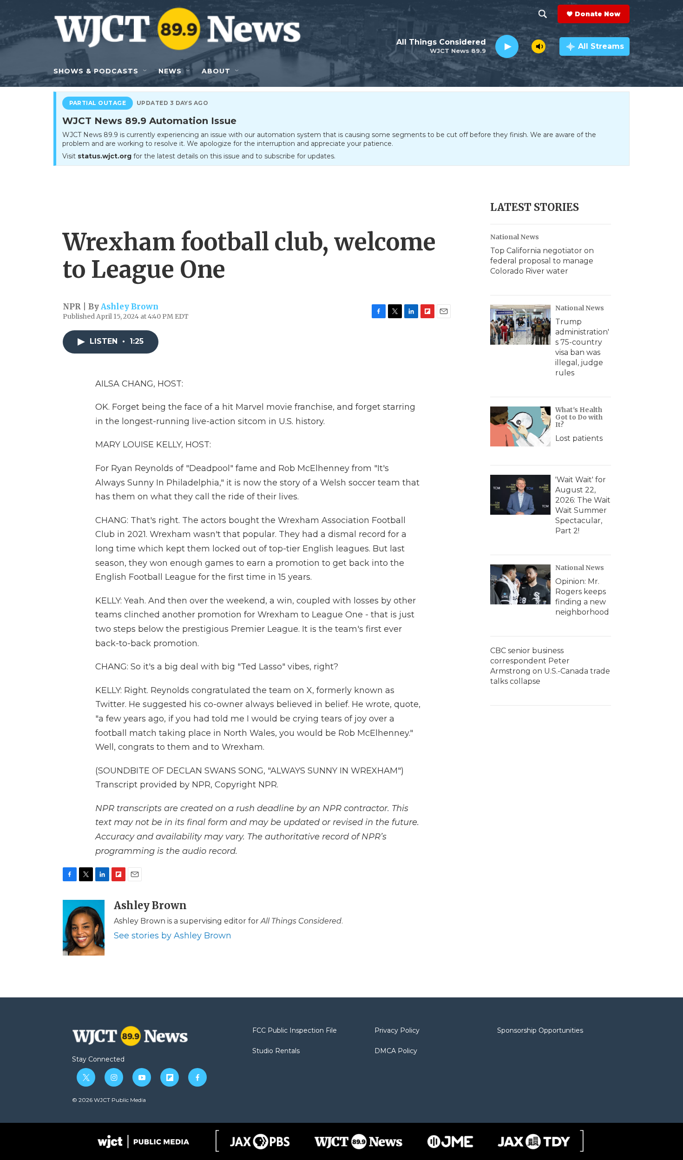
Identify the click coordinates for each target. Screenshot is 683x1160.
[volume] (538, 46)
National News (514, 237)
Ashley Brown (129, 306)
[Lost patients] (520, 426)
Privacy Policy (397, 1031)
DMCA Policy (395, 1051)
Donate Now (597, 14)
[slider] (525, 46)
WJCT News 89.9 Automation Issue (149, 121)
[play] (506, 46)
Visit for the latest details (198, 156)
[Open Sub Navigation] (145, 71)
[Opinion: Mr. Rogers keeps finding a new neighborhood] (520, 584)
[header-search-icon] (543, 14)
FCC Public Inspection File (294, 1031)
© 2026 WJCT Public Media (109, 1099)
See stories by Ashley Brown (172, 936)
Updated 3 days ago (173, 103)
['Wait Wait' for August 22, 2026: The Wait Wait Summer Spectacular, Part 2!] (520, 495)
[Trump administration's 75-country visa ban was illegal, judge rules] (520, 325)
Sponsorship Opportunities (540, 1031)
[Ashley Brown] (84, 928)
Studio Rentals (276, 1051)
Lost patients (579, 438)
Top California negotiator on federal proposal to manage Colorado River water (542, 260)
